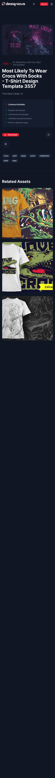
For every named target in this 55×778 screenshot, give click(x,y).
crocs (6, 156)
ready (23, 156)
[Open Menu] (51, 4)
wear (14, 161)
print (15, 156)
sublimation (44, 156)
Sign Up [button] (44, 4)
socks (32, 156)
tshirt (6, 161)
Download (12, 135)
